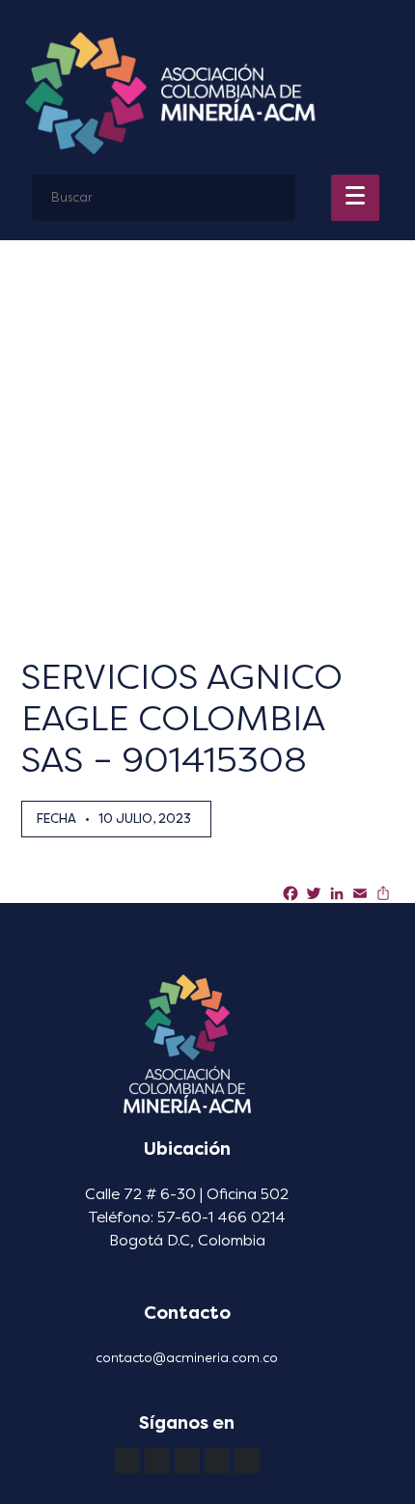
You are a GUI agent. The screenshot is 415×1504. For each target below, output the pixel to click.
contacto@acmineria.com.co (187, 1358)
